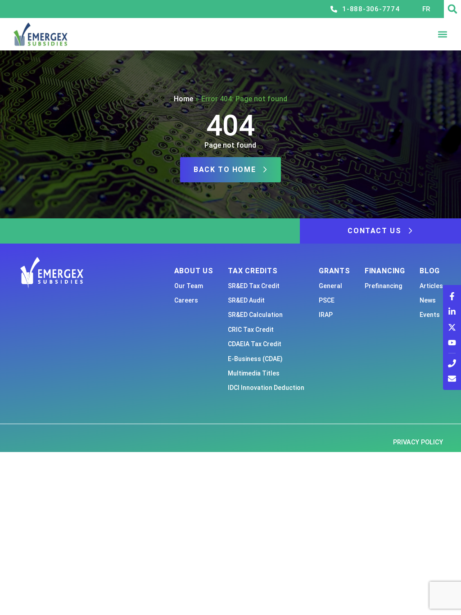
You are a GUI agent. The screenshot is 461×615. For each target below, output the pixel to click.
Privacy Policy (418, 442)
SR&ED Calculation (255, 314)
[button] (452, 9)
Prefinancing (383, 285)
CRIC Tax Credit (251, 329)
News (428, 300)
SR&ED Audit (246, 300)
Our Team (188, 285)
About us (193, 271)
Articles (431, 285)
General (330, 285)
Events (430, 314)
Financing (385, 271)
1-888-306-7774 (370, 9)
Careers (186, 300)
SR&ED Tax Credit (254, 285)
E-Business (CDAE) (255, 358)
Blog (430, 271)
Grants (334, 271)
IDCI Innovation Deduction (266, 387)
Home (183, 99)
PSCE (326, 300)
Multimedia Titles (254, 373)
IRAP (326, 314)
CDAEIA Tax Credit (254, 344)
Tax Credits (253, 271)
